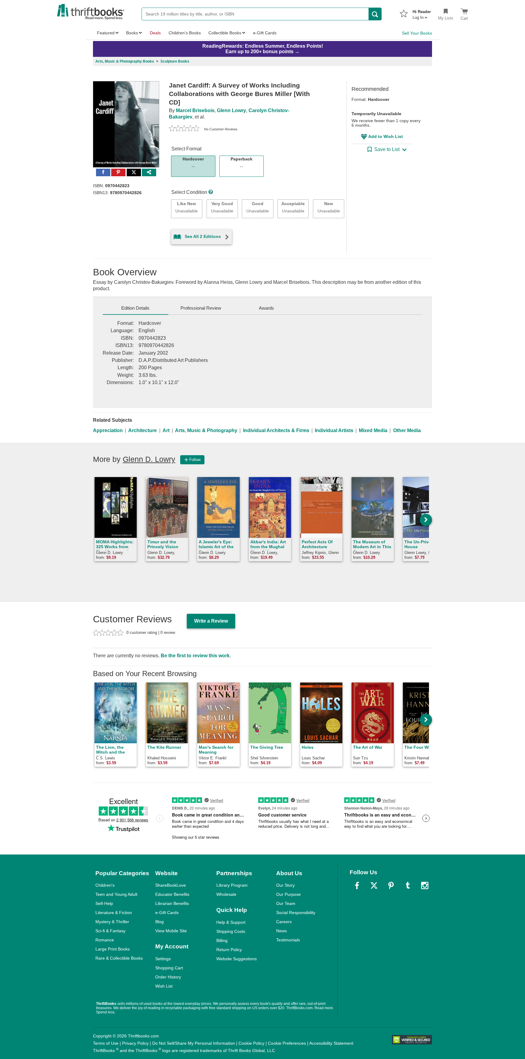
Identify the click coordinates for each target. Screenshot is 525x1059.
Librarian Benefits (172, 903)
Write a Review (211, 621)
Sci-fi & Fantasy (110, 930)
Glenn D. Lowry (149, 459)
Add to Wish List (385, 136)
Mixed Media (373, 430)
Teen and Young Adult (116, 894)
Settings (163, 958)
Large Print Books (112, 949)
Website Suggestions (236, 958)
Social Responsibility (295, 912)
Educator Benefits (172, 894)
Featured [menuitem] (106, 32)
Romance (104, 939)
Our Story (285, 885)
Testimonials (288, 939)
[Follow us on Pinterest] (391, 885)
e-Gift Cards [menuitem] (264, 32)
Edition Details (135, 308)
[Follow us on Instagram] (424, 885)
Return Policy (229, 949)
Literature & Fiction (113, 912)
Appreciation (108, 430)
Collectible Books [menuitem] (224, 32)
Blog (159, 921)
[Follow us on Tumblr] (407, 885)
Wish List (164, 986)
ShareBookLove (170, 885)
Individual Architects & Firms (276, 430)
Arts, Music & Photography (206, 430)
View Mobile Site (171, 930)
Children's (105, 885)
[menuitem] (422, 13)
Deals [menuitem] (155, 32)
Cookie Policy (251, 1043)
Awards (266, 308)
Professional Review (200, 308)
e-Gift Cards (167, 912)
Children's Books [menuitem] (185, 32)
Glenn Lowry (231, 110)
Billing (222, 940)
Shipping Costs (230, 931)
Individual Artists (334, 430)
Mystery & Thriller (112, 921)
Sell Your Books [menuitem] (417, 33)
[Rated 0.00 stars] (184, 129)
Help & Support (230, 922)
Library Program (232, 885)
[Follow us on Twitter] (374, 885)
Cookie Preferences (287, 1043)
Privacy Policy (135, 1043)
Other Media (407, 430)
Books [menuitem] (132, 32)
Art (166, 430)
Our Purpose (288, 894)
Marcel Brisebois (195, 110)
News (281, 930)
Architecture (142, 430)
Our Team (285, 903)
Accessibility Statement (331, 1043)
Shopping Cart (169, 967)
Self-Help (104, 903)
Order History (168, 977)
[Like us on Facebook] (357, 885)
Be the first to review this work (195, 655)
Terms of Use (105, 1043)
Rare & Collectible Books (119, 958)
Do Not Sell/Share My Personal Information (193, 1043)
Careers (284, 921)
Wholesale (226, 894)
